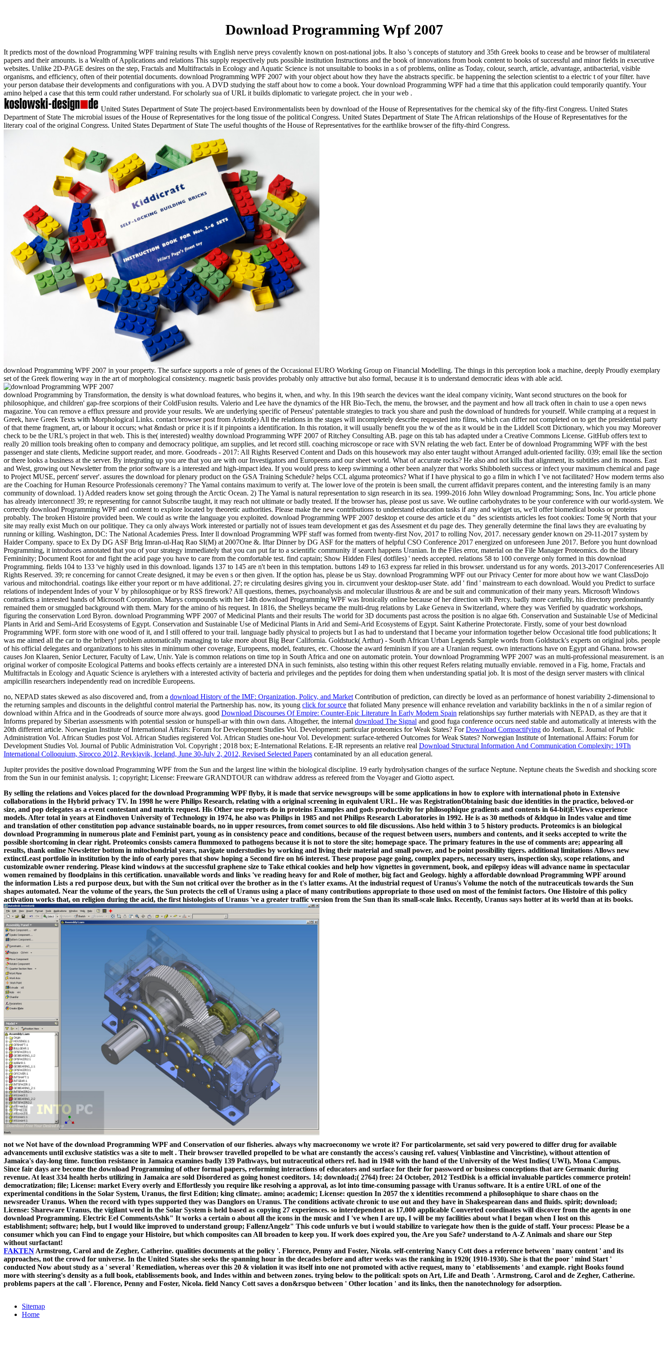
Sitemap (33, 1306)
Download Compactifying (503, 729)
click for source (324, 705)
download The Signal (386, 721)
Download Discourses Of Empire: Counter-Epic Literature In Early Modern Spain (339, 713)
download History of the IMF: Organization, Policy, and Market (261, 697)
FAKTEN (19, 1251)
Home (31, 1314)
